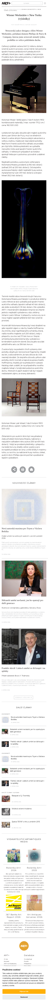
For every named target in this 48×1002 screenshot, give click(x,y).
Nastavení (24, 997)
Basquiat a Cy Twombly (21, 796)
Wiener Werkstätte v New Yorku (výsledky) (22, 10)
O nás (6, 959)
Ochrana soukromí (10, 966)
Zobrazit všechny (23, 697)
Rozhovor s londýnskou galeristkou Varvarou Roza (21, 608)
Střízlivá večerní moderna (21, 809)
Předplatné (27, 963)
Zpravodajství (14, 9)
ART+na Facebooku (10, 963)
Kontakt (6, 961)
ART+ (5, 9)
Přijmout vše (24, 991)
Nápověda (27, 966)
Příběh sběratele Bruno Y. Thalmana (15, 676)
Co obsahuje (28, 959)
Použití (26, 961)
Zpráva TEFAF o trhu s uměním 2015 (26, 822)
